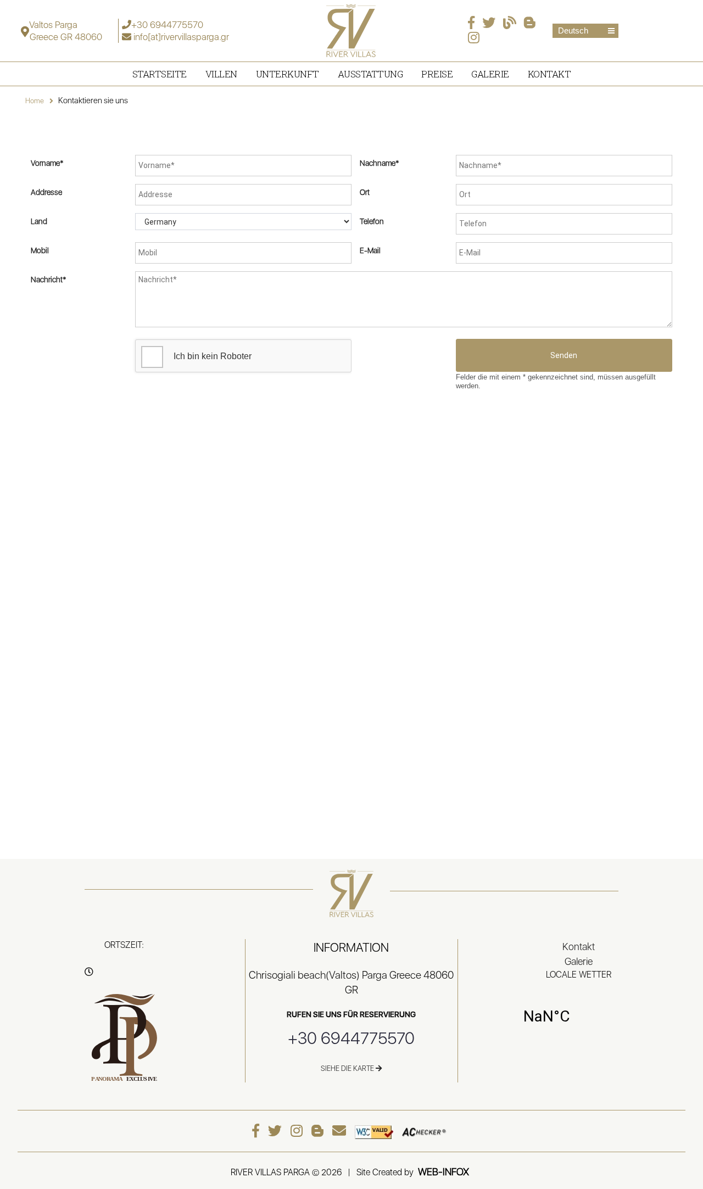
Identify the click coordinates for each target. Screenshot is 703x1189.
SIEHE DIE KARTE (348, 1068)
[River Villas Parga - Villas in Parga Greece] (351, 30)
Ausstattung (370, 74)
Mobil (40, 250)
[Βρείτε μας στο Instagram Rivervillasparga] (476, 39)
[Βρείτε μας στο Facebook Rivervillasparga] (474, 24)
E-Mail (370, 250)
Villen (221, 74)
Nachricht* (48, 279)
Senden (563, 355)
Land (39, 221)
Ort (365, 192)
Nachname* (379, 163)
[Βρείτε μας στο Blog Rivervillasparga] (512, 24)
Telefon (372, 221)
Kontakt (549, 74)
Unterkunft (287, 74)
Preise (437, 74)
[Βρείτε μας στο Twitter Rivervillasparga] (491, 24)
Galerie (490, 74)
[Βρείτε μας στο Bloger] (532, 24)
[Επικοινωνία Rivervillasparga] (342, 1131)
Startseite (159, 74)
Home (34, 101)
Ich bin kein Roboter (211, 356)
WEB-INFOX (443, 1171)
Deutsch (573, 30)
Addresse (46, 192)
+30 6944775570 (167, 24)
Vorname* (47, 163)
